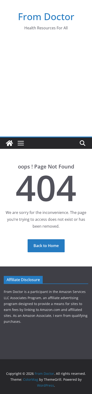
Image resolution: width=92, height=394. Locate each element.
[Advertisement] (46, 88)
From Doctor (46, 16)
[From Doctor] (9, 143)
